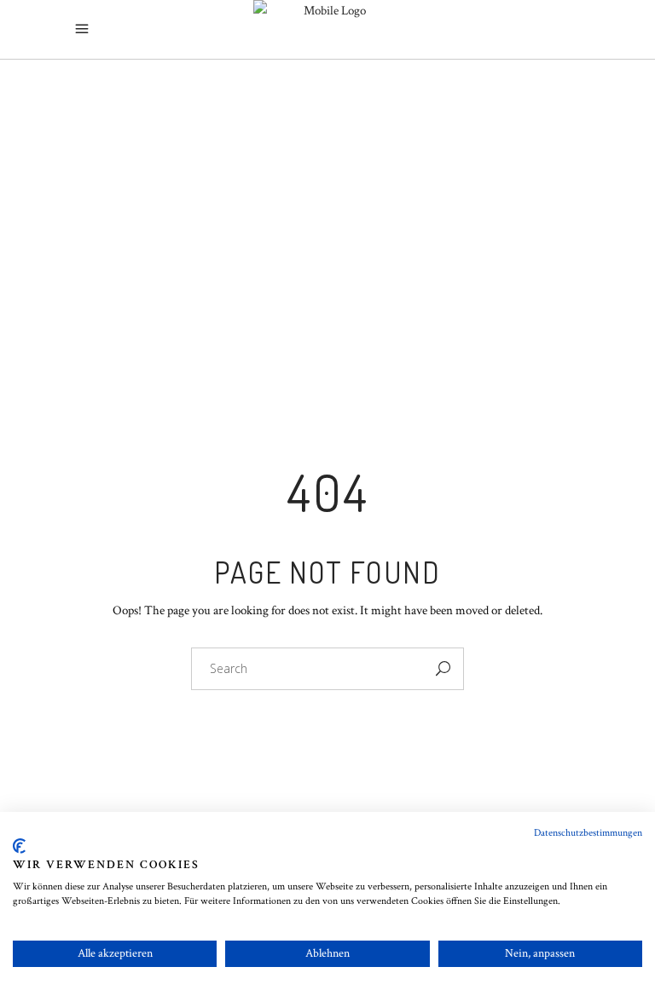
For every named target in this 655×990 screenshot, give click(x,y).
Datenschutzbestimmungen (588, 832)
